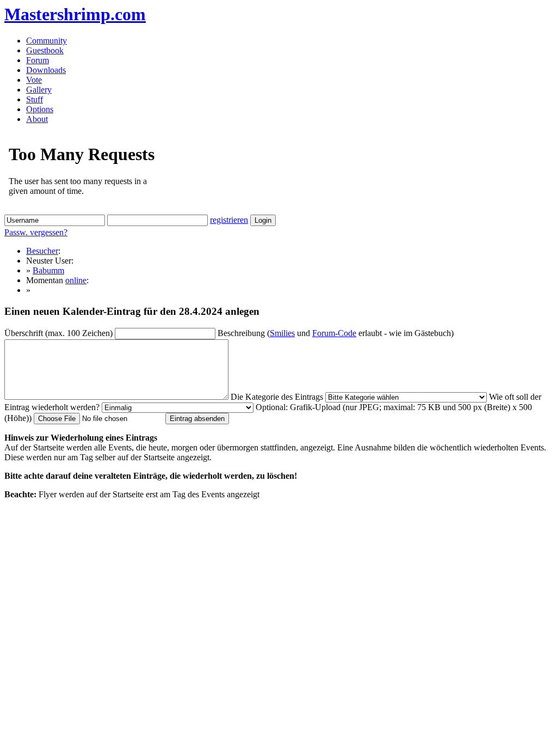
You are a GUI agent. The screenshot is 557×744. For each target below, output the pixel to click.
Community (46, 40)
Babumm (48, 270)
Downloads (46, 70)
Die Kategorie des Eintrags (277, 396)
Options (39, 109)
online (75, 280)
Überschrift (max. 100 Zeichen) (58, 333)
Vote (34, 79)
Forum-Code (334, 333)
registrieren (229, 219)
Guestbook (45, 50)
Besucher (42, 250)
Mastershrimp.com (75, 14)
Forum (37, 60)
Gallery (39, 89)
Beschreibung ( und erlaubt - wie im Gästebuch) (336, 333)
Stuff (34, 99)
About (37, 119)
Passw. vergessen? (35, 232)
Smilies (282, 333)
